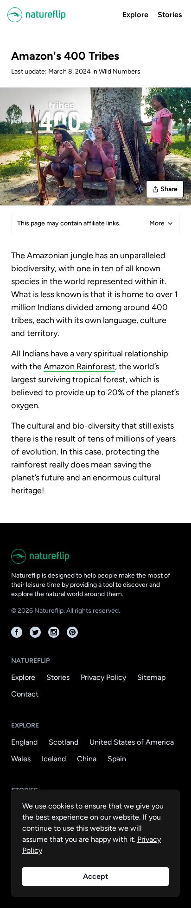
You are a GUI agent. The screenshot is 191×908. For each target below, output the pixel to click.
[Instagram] (53, 632)
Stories (170, 14)
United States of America (131, 742)
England (24, 742)
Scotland (63, 742)
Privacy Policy (103, 677)
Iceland (54, 758)
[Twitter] (35, 632)
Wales (21, 758)
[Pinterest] (72, 632)
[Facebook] (16, 632)
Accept (95, 876)
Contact (24, 694)
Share (169, 189)
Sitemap (151, 677)
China (86, 758)
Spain (117, 758)
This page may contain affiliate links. (91, 223)
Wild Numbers (119, 71)
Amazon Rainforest (79, 366)
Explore (135, 14)
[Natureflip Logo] (62, 14)
